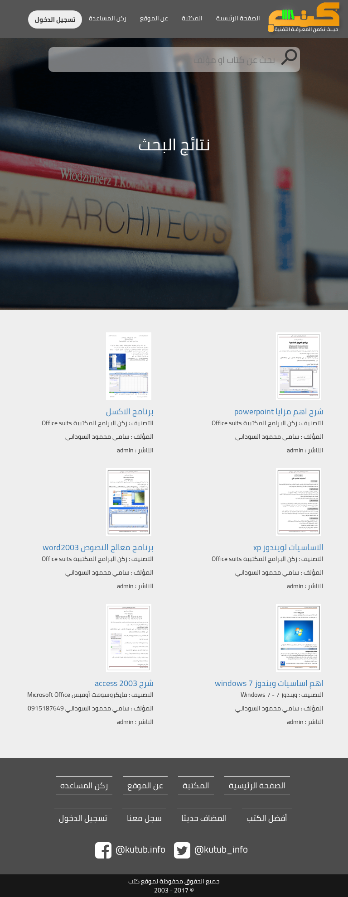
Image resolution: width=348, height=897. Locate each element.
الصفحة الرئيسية (238, 18)
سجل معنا (144, 818)
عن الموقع (154, 18)
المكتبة (192, 18)
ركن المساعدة (107, 18)
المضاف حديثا (204, 818)
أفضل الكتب (266, 818)
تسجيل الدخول (55, 19)
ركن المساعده (84, 785)
